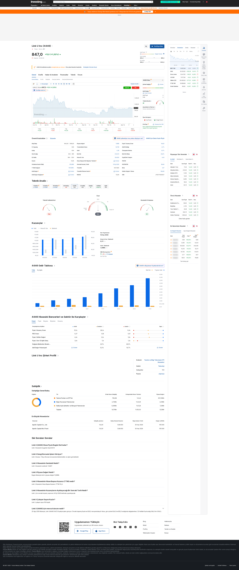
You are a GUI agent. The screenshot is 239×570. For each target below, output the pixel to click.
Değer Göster (158, 54)
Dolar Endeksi (174, 86)
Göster (75, 347)
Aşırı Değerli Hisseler (189, 230)
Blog (144, 521)
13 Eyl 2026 (116, 164)
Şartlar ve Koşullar (210, 565)
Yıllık (33, 270)
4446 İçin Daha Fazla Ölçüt (155, 138)
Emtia (186, 47)
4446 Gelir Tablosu (42, 265)
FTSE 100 (173, 83)
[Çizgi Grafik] (37, 84)
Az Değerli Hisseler (175, 230)
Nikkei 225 (173, 80)
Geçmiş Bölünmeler (67, 79)
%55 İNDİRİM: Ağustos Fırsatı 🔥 (170, 2)
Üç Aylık (39, 270)
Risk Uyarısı (233, 565)
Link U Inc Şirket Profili (44, 355)
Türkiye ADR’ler (105, 8)
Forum (80, 75)
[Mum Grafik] (34, 84)
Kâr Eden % (180, 159)
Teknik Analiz (39, 180)
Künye (166, 533)
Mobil (144, 525)
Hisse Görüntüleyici (116, 5)
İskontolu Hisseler (163, 8)
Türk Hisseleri (54, 8)
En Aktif (172, 159)
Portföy (145, 529)
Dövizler (172, 47)
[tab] (36, 186)
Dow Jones (173, 74)
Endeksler (180, 47)
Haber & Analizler (51, 75)
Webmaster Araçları (149, 533)
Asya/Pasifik (131, 8)
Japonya (161, 374)
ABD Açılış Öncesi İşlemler (66, 8)
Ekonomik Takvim (104, 5)
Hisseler (34, 8)
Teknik (73, 75)
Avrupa (118, 8)
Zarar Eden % (189, 159)
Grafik (40, 75)
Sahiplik (48, 79)
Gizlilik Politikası (222, 565)
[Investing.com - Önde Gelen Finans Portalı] (38, 2)
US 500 (172, 77)
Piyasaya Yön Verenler (178, 154)
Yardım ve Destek (169, 529)
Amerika (113, 8)
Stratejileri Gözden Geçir (90, 67)
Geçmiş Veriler (56, 79)
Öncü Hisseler (175, 195)
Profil (41, 79)
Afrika (137, 8)
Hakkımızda (168, 521)
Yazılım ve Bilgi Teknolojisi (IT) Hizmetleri (154, 361)
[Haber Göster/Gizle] (74, 84)
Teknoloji (161, 366)
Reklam (166, 525)
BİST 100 (172, 68)
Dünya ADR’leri (95, 8)
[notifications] (203, 2)
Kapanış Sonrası (79, 8)
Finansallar (64, 75)
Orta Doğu (124, 8)
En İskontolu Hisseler (178, 226)
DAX (171, 71)
